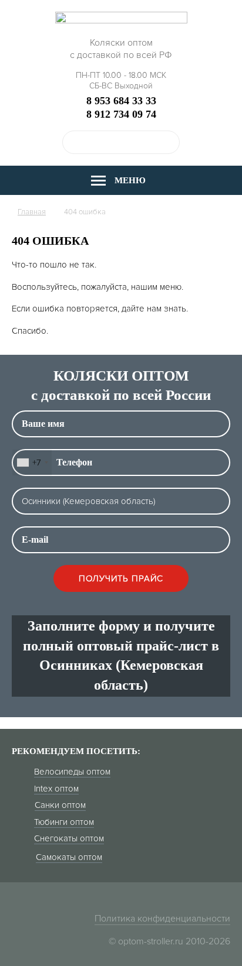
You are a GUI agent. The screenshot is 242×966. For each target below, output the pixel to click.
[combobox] (32, 462)
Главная (32, 212)
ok (168, 142)
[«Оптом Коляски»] (121, 21)
